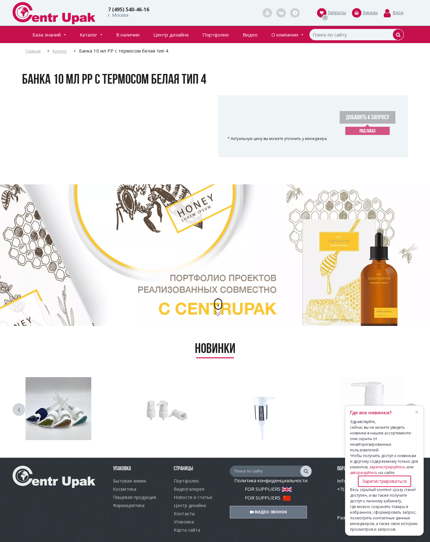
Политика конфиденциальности (271, 480)
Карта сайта (187, 530)
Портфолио (215, 34)
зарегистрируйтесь (387, 467)
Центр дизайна (171, 34)
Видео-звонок (270, 512)
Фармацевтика (128, 505)
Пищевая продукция (134, 497)
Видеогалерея (189, 489)
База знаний (46, 34)
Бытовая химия (129, 481)
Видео (250, 34)
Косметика (124, 489)
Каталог (88, 34)
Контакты (184, 514)
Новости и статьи (193, 497)
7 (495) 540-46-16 (128, 9)
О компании (284, 34)
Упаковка (184, 522)
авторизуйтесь (363, 472)
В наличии (127, 34)
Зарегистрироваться (384, 481)
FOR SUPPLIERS (263, 489)
